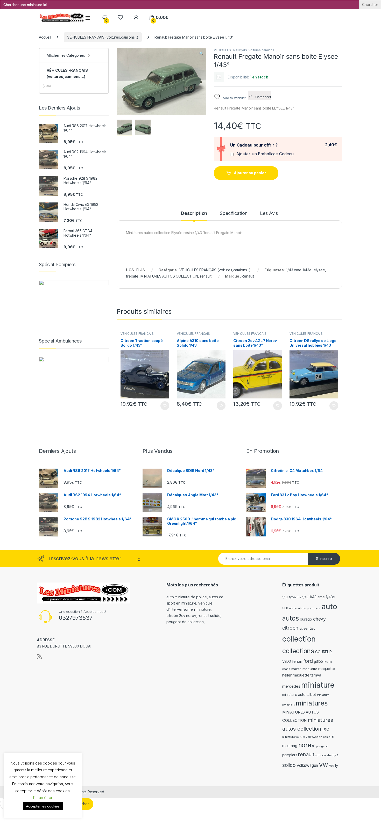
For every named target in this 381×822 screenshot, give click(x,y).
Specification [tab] (233, 213)
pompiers (289, 755)
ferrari (297, 661)
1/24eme (295, 597)
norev (306, 745)
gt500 (318, 662)
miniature (317, 684)
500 (285, 608)
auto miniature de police (186, 597)
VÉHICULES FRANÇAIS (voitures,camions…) (67, 73)
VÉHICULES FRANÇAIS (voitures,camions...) (102, 37)
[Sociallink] (39, 656)
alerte (293, 608)
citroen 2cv (307, 628)
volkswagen (307, 765)
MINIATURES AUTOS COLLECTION (169, 276)
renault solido (209, 615)
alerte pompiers (309, 608)
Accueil (45, 37)
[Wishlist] (120, 17)
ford (308, 661)
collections (298, 651)
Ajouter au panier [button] (163, 405)
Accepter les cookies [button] (43, 806)
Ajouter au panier (250, 173)
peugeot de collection (185, 622)
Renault (248, 276)
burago (306, 619)
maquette (309, 669)
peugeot (322, 746)
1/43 (305, 597)
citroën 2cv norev (181, 615)
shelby (331, 755)
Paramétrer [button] (42, 797)
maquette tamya (307, 675)
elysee (319, 270)
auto (329, 606)
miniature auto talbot (299, 694)
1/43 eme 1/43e (299, 270)
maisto (296, 669)
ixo (326, 662)
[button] (201, 53)
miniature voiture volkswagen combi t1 (308, 737)
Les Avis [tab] (269, 213)
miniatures (312, 703)
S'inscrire (324, 558)
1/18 (285, 597)
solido (289, 765)
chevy (319, 619)
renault (205, 276)
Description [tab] (194, 213)
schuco (320, 755)
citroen (290, 628)
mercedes (291, 686)
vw (323, 764)
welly (333, 765)
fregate (132, 276)
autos (290, 618)
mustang (289, 745)
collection (299, 638)
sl (338, 755)
